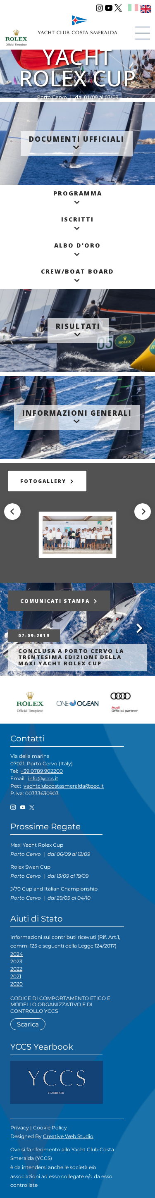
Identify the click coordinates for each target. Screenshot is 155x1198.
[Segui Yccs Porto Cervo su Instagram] (99, 7)
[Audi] (123, 701)
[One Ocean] (78, 701)
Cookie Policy (50, 1127)
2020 (16, 984)
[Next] (142, 511)
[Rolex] (32, 701)
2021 (15, 976)
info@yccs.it (43, 778)
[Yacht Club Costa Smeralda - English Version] (146, 7)
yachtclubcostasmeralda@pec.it (64, 786)
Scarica (28, 1024)
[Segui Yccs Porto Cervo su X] (118, 7)
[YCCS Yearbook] (56, 1082)
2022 (16, 969)
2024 (16, 954)
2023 (16, 961)
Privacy (19, 1127)
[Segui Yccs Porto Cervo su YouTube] (108, 7)
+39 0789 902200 (42, 771)
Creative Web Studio (68, 1136)
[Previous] (12, 511)
